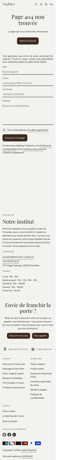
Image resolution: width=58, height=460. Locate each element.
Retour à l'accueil (28, 40)
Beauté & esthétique (12, 378)
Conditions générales (37, 130)
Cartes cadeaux (37, 364)
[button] (36, 4)
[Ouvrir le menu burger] (51, 4)
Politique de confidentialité (37, 396)
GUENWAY (27, 456)
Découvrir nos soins (18, 335)
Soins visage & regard (13, 373)
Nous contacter (9, 421)
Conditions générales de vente (40, 383)
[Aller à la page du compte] (41, 4)
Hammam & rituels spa (13, 364)
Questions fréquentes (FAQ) (41, 375)
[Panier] (46, 4)
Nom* (4, 67)
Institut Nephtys (29, 450)
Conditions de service (32, 149)
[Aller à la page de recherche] (36, 4)
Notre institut (8, 411)
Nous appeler (40, 335)
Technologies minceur (13, 382)
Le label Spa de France (13, 416)
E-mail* (5, 78)
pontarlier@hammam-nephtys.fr (18, 257)
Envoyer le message (15, 137)
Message (6, 101)
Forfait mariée (37, 368)
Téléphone (7, 90)
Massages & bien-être (13, 368)
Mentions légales (38, 389)
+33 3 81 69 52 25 (10, 261)
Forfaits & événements (13, 387)
